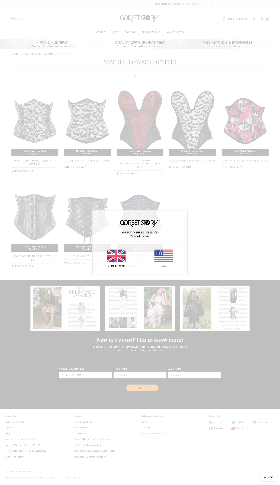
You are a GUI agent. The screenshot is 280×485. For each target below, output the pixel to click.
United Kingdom (116, 266)
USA (164, 266)
